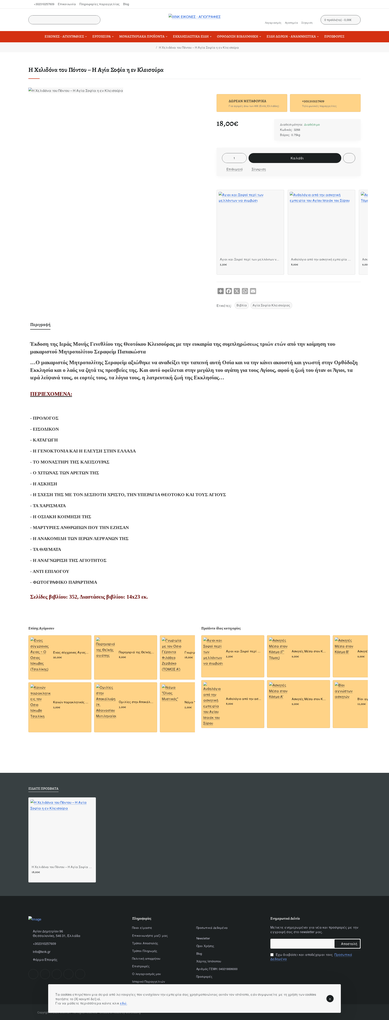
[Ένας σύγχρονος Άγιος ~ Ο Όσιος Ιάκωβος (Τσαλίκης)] (40, 654)
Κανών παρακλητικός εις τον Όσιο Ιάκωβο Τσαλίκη (70, 702)
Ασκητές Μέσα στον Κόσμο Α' (309, 699)
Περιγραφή (40, 324)
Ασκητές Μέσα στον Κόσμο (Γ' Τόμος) (309, 651)
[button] (295, 158)
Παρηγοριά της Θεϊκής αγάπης (136, 652)
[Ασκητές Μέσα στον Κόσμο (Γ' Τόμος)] (279, 648)
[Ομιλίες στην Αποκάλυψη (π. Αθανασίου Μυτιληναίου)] (106, 701)
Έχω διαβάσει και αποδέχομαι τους (311, 956)
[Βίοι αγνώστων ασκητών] (345, 692)
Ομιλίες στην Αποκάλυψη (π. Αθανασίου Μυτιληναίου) (136, 702)
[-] (226, 158)
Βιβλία (242, 305)
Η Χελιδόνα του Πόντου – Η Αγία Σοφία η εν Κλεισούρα (62, 867)
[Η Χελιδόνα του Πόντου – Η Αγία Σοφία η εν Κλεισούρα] (62, 831)
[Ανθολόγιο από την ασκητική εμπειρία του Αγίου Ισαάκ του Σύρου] (321, 223)
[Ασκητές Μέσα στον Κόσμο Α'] (279, 692)
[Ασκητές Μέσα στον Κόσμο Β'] (345, 647)
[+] (243, 158)
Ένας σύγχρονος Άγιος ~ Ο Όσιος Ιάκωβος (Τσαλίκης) (70, 652)
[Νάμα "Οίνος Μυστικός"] (172, 694)
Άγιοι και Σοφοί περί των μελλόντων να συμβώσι (250, 259)
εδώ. (123, 1003)
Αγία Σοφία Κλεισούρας (271, 305)
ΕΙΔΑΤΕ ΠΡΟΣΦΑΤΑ (43, 788)
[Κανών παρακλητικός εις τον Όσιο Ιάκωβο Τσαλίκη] (40, 701)
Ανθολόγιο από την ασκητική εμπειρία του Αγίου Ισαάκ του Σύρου (321, 259)
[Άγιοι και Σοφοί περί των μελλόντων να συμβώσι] (250, 223)
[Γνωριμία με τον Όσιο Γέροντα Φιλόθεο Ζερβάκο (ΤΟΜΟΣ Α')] (172, 654)
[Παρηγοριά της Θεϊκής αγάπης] (106, 647)
